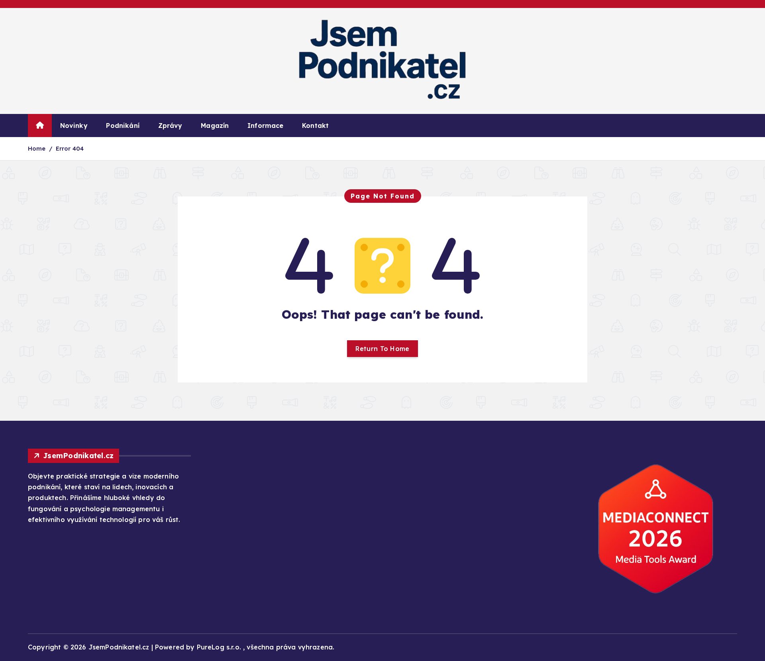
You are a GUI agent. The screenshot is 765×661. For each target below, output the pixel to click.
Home (37, 148)
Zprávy (170, 125)
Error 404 (70, 148)
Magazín (215, 125)
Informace (265, 125)
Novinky (74, 125)
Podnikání (122, 125)
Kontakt (315, 125)
